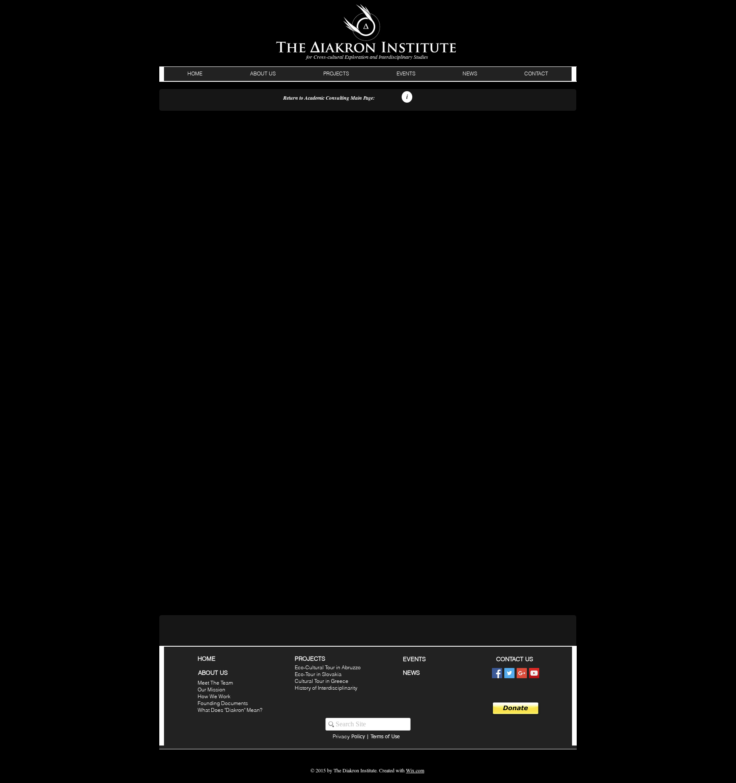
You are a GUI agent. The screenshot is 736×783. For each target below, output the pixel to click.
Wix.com (415, 770)
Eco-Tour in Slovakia (318, 674)
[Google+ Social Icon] (522, 673)
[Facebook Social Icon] (497, 673)
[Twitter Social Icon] (509, 673)
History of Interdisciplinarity (326, 688)
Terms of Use (385, 737)
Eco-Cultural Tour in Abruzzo (328, 667)
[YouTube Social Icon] (534, 673)
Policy (349, 737)
